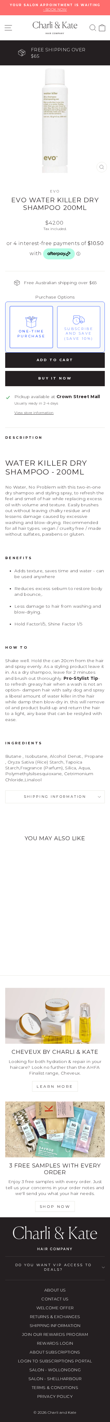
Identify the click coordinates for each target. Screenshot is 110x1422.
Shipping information (55, 796)
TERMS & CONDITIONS (55, 1387)
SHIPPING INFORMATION (55, 1325)
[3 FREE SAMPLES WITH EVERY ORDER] (55, 1129)
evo (55, 191)
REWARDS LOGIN (55, 1343)
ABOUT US (55, 1290)
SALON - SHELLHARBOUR (55, 1378)
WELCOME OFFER (55, 1308)
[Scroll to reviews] (55, 268)
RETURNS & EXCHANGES (55, 1316)
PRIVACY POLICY (55, 1396)
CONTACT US (54, 1299)
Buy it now (55, 378)
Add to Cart (55, 360)
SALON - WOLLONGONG (55, 1370)
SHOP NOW (55, 1206)
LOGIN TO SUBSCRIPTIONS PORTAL (55, 1361)
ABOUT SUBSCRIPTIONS (55, 1352)
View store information (34, 413)
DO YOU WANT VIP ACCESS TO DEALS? (53, 1267)
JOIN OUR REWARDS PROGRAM (55, 1334)
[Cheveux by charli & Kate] (55, 1016)
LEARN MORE (55, 1086)
